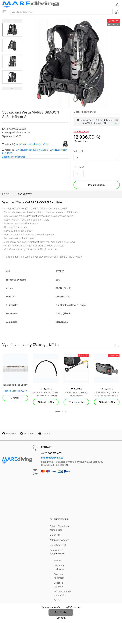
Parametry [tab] (25, 194)
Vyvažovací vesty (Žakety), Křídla (32, 149)
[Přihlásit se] (117, 4)
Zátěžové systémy (59, 540)
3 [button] (66, 411)
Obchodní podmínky (59, 567)
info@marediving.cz (52, 457)
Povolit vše (61, 612)
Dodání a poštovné (59, 584)
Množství (78, 167)
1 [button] (57, 411)
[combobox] (61, 12)
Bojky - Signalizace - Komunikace (60, 528)
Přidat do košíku (96, 184)
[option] (71, 63)
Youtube (46, 433)
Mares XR (55, 534)
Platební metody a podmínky (62, 593)
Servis (57, 600)
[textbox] (61, 12)
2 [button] (62, 411)
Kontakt (58, 560)
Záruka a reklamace (59, 576)
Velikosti (78, 151)
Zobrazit (15, 397)
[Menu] (5, 11)
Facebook (11, 433)
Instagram (29, 433)
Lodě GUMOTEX (58, 545)
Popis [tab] (5, 194)
